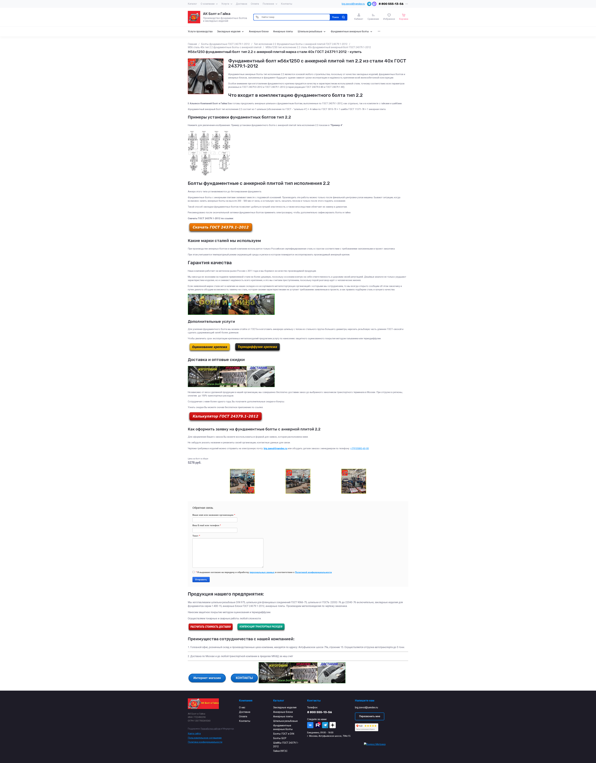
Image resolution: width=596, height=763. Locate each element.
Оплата (255, 3)
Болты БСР (279, 738)
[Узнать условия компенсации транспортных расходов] (261, 630)
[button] (257, 17)
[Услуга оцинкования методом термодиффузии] (257, 351)
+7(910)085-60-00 (359, 448)
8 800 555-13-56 (391, 4)
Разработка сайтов (210, 728)
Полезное (268, 3)
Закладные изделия (284, 707)
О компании (207, 3)
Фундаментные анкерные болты (283, 727)
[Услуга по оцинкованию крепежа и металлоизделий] (209, 351)
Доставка (241, 3)
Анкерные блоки (283, 711)
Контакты (286, 3)
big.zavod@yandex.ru (353, 3)
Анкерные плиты (283, 716)
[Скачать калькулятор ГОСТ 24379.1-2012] (225, 421)
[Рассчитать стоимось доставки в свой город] (210, 630)
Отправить (201, 579)
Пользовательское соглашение (205, 737)
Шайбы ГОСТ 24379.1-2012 (285, 744)
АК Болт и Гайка (216, 14)
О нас (242, 707)
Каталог (192, 3)
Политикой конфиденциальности (313, 572)
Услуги (225, 3)
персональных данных (262, 572)
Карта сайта (194, 733)
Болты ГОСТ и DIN (283, 733)
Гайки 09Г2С (280, 750)
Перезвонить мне (369, 716)
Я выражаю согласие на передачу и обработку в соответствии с (264, 572)
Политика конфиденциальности (205, 742)
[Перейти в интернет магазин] (207, 682)
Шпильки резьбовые (285, 721)
